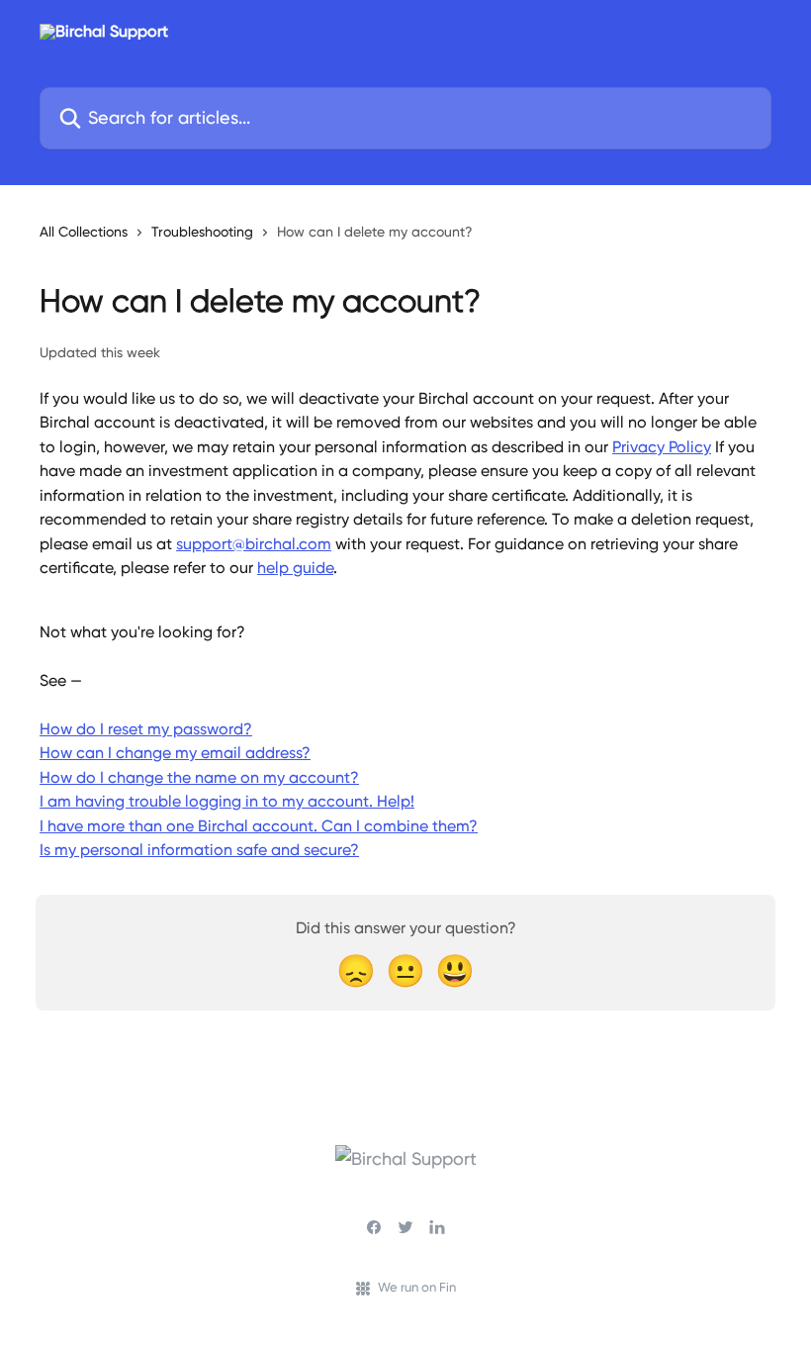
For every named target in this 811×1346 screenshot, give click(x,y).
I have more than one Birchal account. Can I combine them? (259, 826)
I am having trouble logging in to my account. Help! (227, 801)
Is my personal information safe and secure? (199, 849)
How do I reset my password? (146, 729)
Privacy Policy (661, 446)
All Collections (84, 232)
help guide (295, 567)
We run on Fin (417, 1287)
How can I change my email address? (175, 752)
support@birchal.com (253, 543)
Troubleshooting (202, 232)
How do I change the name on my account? (199, 777)
